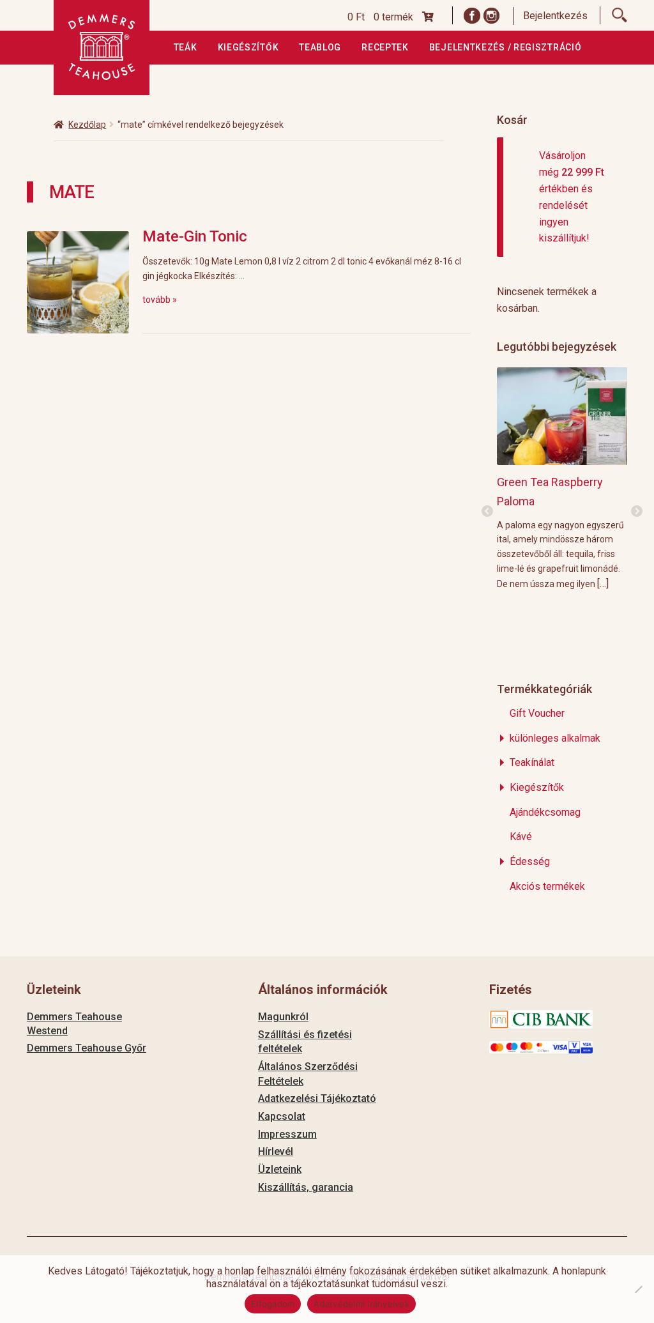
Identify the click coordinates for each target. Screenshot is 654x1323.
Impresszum (287, 1134)
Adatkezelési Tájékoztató (317, 1098)
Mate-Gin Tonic (194, 236)
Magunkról (283, 1017)
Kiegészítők (248, 47)
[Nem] (638, 1289)
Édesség (530, 861)
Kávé (521, 836)
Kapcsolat (281, 1116)
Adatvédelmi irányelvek (361, 1304)
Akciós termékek (547, 886)
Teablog (320, 47)
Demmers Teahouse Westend (74, 1024)
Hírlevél (275, 1151)
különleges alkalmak (555, 738)
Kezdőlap (87, 124)
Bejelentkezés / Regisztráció (505, 47)
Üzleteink (279, 1169)
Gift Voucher (537, 713)
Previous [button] (487, 511)
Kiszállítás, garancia (305, 1187)
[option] (562, 478)
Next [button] (636, 511)
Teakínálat (532, 762)
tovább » (159, 299)
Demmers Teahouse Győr (86, 1048)
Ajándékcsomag (545, 812)
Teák (185, 47)
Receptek (385, 47)
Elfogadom (272, 1304)
